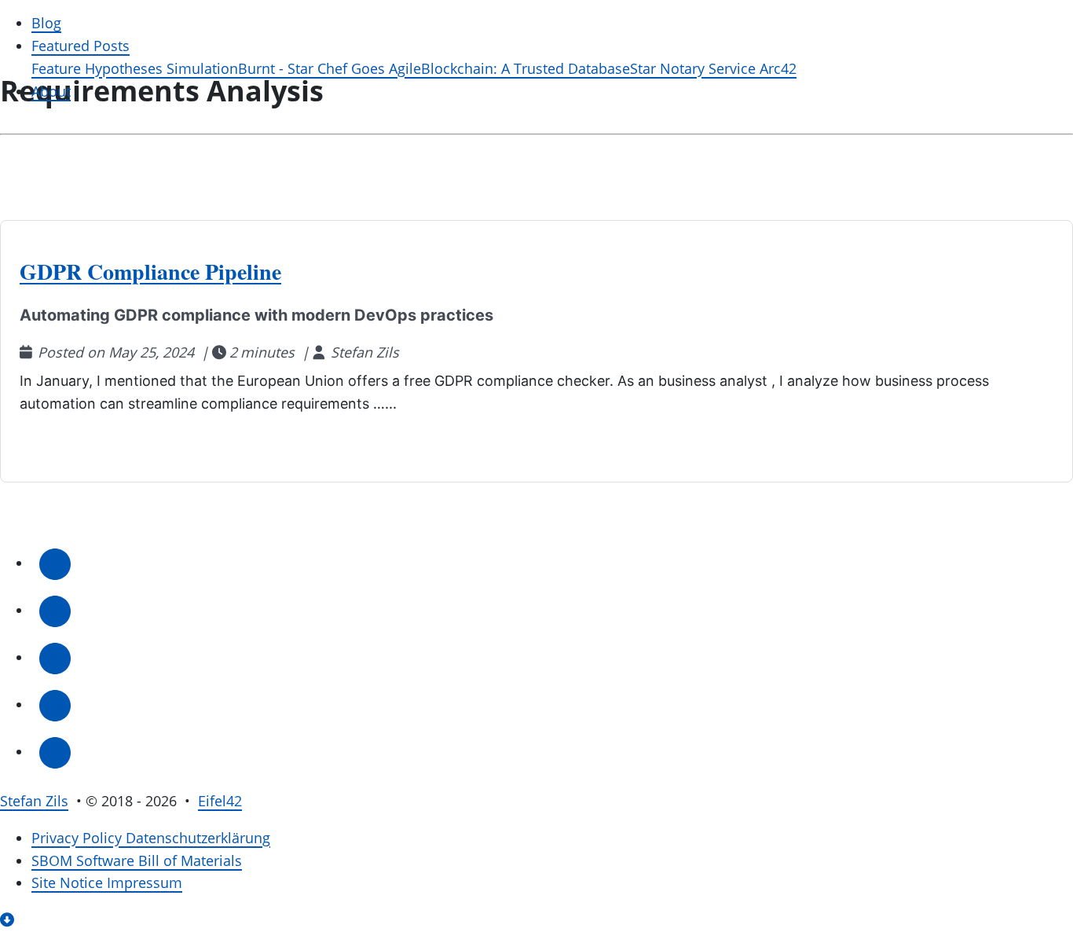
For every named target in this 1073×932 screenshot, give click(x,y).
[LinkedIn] (55, 610)
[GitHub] (55, 563)
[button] (9, 920)
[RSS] (55, 751)
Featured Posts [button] (80, 46)
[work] (55, 704)
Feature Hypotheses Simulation (134, 69)
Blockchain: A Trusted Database (525, 69)
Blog (46, 23)
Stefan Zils (34, 801)
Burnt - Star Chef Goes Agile (329, 69)
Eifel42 (220, 801)
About (51, 91)
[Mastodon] (55, 657)
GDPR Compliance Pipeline (150, 271)
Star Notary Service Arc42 (713, 69)
